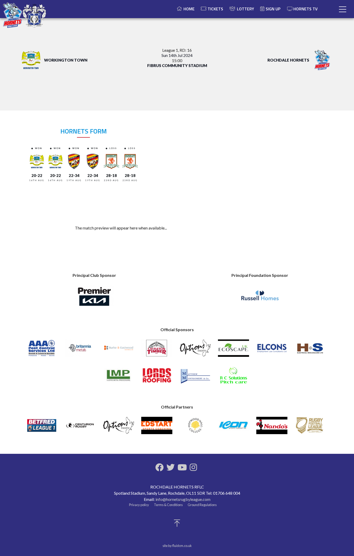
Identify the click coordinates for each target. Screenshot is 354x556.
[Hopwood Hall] (195, 427)
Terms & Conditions (168, 505)
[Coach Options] (195, 350)
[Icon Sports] (233, 427)
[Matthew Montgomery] (195, 377)
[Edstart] (157, 427)
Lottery (245, 9)
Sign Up (273, 9)
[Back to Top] (177, 524)
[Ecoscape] (233, 350)
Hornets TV (305, 9)
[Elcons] (272, 350)
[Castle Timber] (157, 350)
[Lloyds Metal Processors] (118, 377)
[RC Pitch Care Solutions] (233, 377)
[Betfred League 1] (42, 427)
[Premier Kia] (94, 298)
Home (189, 9)
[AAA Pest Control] (42, 350)
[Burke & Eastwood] (118, 350)
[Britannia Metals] (80, 350)
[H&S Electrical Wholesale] (310, 350)
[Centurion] (80, 427)
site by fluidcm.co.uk (177, 546)
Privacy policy (139, 505)
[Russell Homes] (260, 298)
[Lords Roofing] (157, 377)
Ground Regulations (202, 505)
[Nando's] (272, 427)
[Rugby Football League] (310, 427)
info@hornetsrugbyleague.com (182, 499)
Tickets (215, 9)
